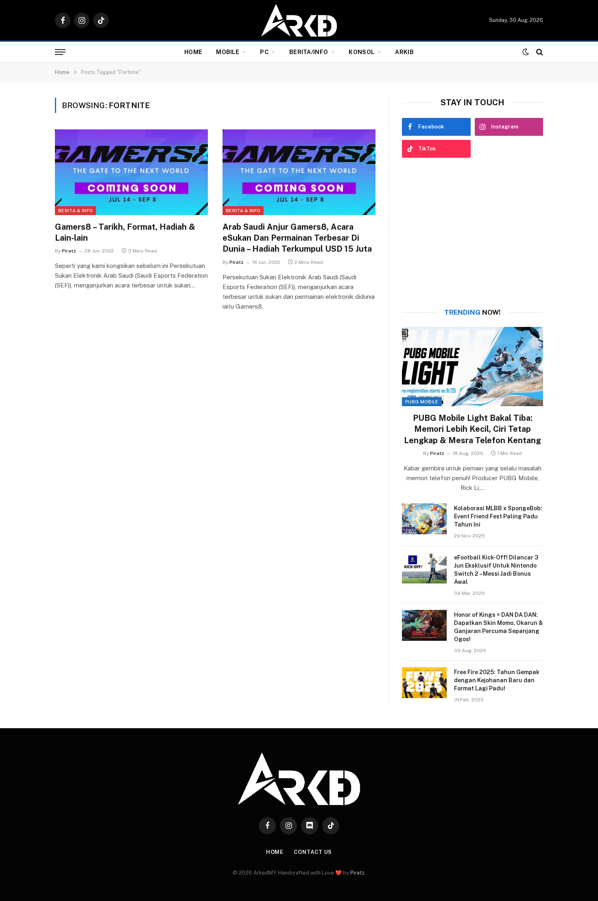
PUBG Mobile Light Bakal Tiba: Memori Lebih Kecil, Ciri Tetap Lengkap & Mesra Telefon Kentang (472, 429)
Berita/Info (308, 52)
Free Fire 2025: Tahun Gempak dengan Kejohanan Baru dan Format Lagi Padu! (496, 680)
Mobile (227, 52)
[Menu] (60, 52)
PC (264, 52)
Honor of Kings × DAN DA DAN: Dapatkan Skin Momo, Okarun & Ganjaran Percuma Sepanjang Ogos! (498, 627)
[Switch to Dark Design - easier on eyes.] (525, 52)
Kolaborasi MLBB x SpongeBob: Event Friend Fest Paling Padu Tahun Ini (498, 516)
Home (193, 52)
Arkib (404, 52)
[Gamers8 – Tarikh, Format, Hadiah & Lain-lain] (131, 172)
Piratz (69, 251)
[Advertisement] (472, 233)
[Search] (539, 52)
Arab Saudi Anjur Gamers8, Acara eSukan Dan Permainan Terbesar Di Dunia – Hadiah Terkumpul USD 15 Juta (297, 238)
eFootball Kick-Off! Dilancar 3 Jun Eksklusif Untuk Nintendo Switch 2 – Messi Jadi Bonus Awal (496, 569)
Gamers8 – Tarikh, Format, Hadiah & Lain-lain (125, 232)
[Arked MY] (299, 20)
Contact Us (313, 852)
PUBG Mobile (422, 401)
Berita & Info (75, 210)
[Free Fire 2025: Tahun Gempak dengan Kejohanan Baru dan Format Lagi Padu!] (424, 682)
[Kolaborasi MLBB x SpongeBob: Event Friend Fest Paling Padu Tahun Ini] (424, 518)
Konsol (361, 52)
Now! (472, 312)
